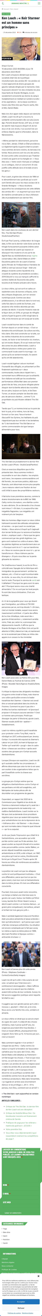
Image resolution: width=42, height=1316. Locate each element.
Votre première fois (14, 1129)
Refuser (21, 1308)
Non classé (14, 9)
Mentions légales (27, 1313)
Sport (5, 1236)
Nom (6, 1184)
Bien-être (6, 1232)
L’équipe (5, 1259)
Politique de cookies (14, 1313)
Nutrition (6, 1239)
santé (34, 580)
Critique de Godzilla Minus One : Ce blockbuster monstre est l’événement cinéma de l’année (21, 1116)
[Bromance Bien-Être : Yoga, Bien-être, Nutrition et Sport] (21, 3)
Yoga (5, 1229)
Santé (5, 1243)
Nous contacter (7, 1266)
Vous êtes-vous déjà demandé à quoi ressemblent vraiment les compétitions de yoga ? (22, 1136)
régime (34, 256)
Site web (7, 1202)
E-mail (6, 1193)
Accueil (6, 9)
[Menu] (39, 4)
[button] (38, 1276)
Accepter (21, 1302)
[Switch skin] (3, 4)
